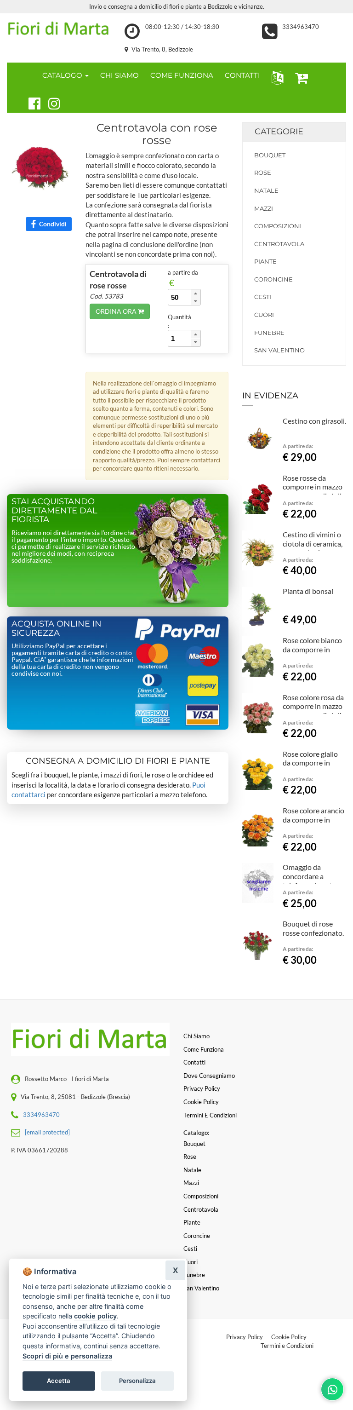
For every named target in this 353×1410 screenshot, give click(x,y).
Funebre (269, 332)
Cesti (262, 296)
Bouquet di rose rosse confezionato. (313, 928)
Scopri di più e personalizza (67, 1356)
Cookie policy (201, 1101)
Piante (265, 261)
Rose (262, 172)
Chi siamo (196, 1036)
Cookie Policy (289, 1337)
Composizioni (277, 226)
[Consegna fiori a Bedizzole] (59, 29)
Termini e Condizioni (287, 1345)
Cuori (264, 314)
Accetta (58, 1380)
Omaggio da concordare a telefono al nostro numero (311, 880)
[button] (275, 77)
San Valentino (279, 350)
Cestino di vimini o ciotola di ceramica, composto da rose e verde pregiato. (313, 548)
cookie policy (95, 1316)
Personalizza (137, 1380)
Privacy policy (201, 1088)
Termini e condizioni (210, 1115)
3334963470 (300, 26)
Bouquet (269, 155)
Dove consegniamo (209, 1075)
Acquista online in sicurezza (56, 628)
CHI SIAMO (119, 75)
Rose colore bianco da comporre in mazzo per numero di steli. (312, 654)
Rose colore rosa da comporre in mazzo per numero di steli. (313, 706)
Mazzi (263, 208)
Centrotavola (279, 243)
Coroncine (273, 279)
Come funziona (203, 1049)
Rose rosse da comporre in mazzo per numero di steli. (313, 487)
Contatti (194, 1062)
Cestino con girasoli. (314, 420)
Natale (266, 190)
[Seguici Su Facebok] (30, 102)
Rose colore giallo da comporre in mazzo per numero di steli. (312, 767)
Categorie (279, 132)
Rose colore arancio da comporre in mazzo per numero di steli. (313, 824)
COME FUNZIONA (181, 75)
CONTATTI (242, 75)
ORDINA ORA (117, 311)
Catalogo (63, 75)
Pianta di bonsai (308, 591)
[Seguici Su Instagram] (50, 102)
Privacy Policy (244, 1337)
